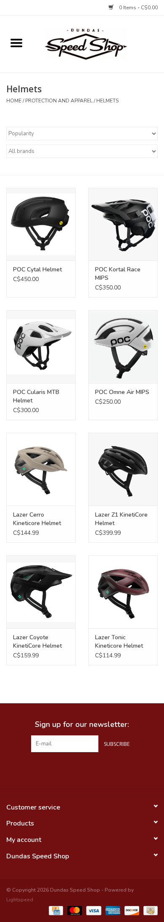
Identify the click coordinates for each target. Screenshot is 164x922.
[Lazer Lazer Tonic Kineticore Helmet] (123, 591)
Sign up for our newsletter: (82, 724)
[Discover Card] (131, 910)
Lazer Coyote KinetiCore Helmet (37, 641)
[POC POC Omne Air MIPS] (123, 346)
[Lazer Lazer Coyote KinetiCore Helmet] (41, 591)
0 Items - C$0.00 (138, 7)
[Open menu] (16, 42)
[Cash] (149, 910)
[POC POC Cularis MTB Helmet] (41, 346)
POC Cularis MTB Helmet (36, 396)
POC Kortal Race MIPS (117, 273)
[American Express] (112, 910)
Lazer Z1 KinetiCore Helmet (121, 519)
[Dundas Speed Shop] (98, 44)
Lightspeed (19, 899)
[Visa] (92, 910)
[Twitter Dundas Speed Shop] (82, 769)
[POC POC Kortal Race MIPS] (123, 224)
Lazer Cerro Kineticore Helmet (37, 519)
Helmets (107, 100)
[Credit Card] (55, 910)
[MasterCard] (73, 910)
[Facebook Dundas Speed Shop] (67, 769)
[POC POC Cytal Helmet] (41, 224)
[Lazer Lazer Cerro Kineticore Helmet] (41, 469)
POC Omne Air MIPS (122, 392)
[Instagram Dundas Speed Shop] (97, 769)
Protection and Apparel (59, 100)
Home (13, 100)
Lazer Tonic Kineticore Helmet (119, 641)
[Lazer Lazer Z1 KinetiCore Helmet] (123, 469)
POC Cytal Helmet (37, 269)
